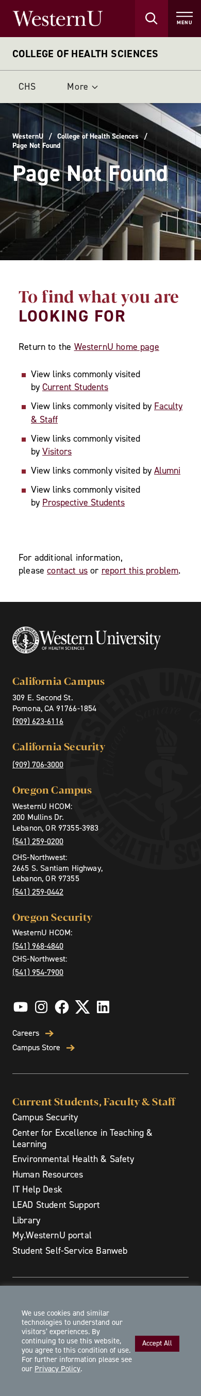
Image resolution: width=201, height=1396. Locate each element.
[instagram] (41, 1007)
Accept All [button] (157, 1343)
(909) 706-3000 (37, 764)
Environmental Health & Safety (73, 1159)
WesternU (27, 136)
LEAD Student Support (56, 1205)
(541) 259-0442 (37, 891)
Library (26, 1220)
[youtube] (20, 1007)
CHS (27, 86)
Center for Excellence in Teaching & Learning (82, 1138)
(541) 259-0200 (37, 841)
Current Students (75, 387)
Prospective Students (83, 502)
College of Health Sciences (85, 53)
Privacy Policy (57, 1369)
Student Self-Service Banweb (69, 1250)
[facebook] (62, 1007)
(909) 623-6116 (37, 721)
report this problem (140, 570)
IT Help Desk (37, 1189)
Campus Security (45, 1117)
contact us (67, 570)
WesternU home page (116, 347)
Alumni (167, 470)
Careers (25, 1033)
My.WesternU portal (52, 1235)
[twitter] (82, 1007)
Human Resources (47, 1174)
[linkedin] (103, 1007)
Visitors (57, 451)
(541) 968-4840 (37, 945)
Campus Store (36, 1047)
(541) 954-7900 (37, 972)
